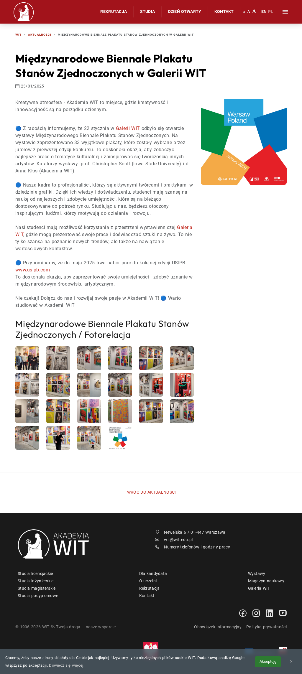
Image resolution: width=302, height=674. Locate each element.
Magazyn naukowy (266, 581)
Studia (147, 11)
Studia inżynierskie (36, 581)
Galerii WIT (128, 128)
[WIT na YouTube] (283, 612)
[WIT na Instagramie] (256, 612)
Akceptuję (268, 661)
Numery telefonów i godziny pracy (197, 547)
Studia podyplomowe (38, 595)
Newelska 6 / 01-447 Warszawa (194, 532)
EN (264, 11)
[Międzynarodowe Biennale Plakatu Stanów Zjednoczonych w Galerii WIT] (244, 142)
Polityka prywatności (266, 626)
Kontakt (224, 11)
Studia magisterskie (37, 588)
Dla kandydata (153, 573)
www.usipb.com (32, 270)
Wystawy (256, 573)
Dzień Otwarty (184, 11)
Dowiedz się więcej (66, 665)
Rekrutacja (113, 11)
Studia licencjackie (35, 573)
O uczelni (148, 581)
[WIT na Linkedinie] (269, 612)
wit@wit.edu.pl (178, 539)
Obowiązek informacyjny (218, 626)
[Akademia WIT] (57, 543)
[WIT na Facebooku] (243, 612)
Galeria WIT (259, 588)
